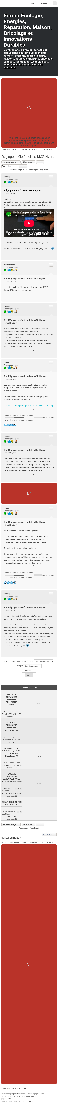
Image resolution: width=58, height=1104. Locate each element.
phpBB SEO (6, 1099)
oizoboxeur (7, 740)
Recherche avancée (25, 166)
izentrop (7, 177)
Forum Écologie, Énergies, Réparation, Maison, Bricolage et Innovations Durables (28, 30)
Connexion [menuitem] (45, 3)
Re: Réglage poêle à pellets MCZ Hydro (25, 278)
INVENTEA (29, 1101)
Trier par (19, 666)
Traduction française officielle (12, 1096)
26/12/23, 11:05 (11, 816)
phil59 (6, 363)
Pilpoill (4, 714)
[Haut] (53, 257)
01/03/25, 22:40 (16, 765)
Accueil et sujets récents (10, 1088)
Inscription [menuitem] (32, 3)
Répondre (27, 162)
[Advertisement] (29, 108)
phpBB (15, 1094)
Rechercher (21, 166)
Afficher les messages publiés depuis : (19, 661)
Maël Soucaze (31, 1096)
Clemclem (9, 814)
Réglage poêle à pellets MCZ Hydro (27, 157)
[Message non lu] (4, 193)
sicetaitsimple (9, 265)
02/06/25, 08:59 (15, 714)
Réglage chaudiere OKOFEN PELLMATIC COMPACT (11, 699)
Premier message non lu (18, 170)
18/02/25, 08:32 (15, 793)
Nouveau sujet (10, 162)
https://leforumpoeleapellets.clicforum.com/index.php (29, 405)
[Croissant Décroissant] (29, 671)
